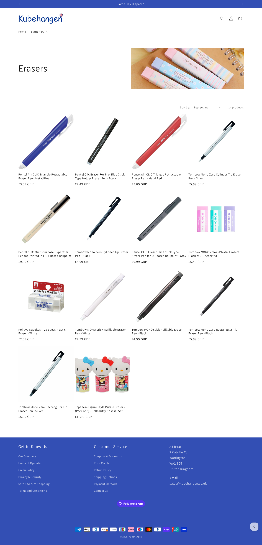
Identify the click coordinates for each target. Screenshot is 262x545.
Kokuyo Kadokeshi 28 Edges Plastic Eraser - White (42, 331)
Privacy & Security (29, 477)
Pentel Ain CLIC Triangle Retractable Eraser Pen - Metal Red (156, 176)
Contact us (101, 491)
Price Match (101, 463)
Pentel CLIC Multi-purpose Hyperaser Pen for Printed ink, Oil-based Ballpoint (44, 254)
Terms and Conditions (32, 491)
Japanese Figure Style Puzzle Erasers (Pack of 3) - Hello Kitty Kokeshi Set (100, 409)
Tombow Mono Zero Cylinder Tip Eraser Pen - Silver (215, 176)
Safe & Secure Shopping (34, 484)
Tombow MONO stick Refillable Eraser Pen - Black (157, 331)
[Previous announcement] (19, 4)
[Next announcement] (243, 4)
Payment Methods (105, 484)
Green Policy (26, 470)
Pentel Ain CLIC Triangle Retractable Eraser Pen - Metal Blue (42, 176)
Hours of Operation (30, 463)
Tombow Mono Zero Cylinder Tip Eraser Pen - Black (101, 254)
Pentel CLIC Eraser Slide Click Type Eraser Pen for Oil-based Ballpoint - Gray (159, 254)
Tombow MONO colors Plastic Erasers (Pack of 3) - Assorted (213, 254)
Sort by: (185, 107)
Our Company (27, 456)
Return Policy (102, 470)
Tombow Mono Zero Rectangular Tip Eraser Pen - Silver (42, 409)
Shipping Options (105, 477)
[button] (39, 31)
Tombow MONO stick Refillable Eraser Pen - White (100, 331)
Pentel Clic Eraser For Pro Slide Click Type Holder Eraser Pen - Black (100, 176)
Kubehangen (135, 536)
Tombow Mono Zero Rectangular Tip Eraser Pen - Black (212, 331)
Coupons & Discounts (108, 456)
